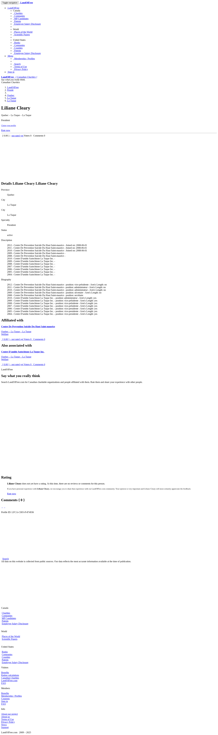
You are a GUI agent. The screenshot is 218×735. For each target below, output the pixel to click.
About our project (9, 714)
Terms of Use (20, 66)
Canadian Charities (10, 678)
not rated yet (18, 135)
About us (5, 716)
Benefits (5, 672)
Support (5, 727)
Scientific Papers (21, 34)
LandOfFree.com (9, 680)
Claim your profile (8, 125)
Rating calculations (10, 675)
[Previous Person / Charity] (2, 506)
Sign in (10, 72)
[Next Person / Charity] (4, 506)
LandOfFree (13, 8)
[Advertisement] (90, 158)
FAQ (3, 683)
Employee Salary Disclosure (27, 24)
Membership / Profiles (24, 58)
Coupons (5, 698)
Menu (10, 56)
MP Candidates (20, 18)
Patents (17, 21)
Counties (18, 48)
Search (17, 64)
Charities (18, 13)
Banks (16, 42)
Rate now (5, 130)
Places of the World (22, 32)
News (4, 724)
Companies (19, 16)
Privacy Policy (20, 69)
